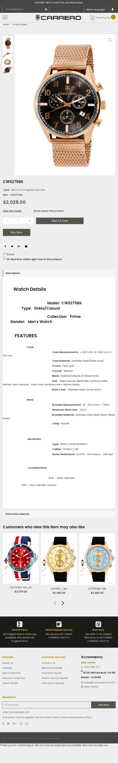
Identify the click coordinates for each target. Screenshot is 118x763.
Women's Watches (13, 678)
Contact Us (48, 663)
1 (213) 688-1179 (91, 667)
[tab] (59, 273)
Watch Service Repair (55, 678)
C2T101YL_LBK (59, 589)
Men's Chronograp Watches (28, 190)
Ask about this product (50, 211)
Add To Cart (59, 221)
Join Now (103, 705)
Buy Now (16, 232)
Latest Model (10, 683)
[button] (63, 603)
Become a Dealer (52, 668)
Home (6, 24)
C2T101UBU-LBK (97, 589)
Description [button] (13, 273)
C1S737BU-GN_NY (21, 587)
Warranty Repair (52, 673)
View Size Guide (12, 211)
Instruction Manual (53, 683)
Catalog (7, 668)
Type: (6, 190)
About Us (7, 663)
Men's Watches (11, 673)
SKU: (5, 195)
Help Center (91, 686)
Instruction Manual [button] (17, 514)
